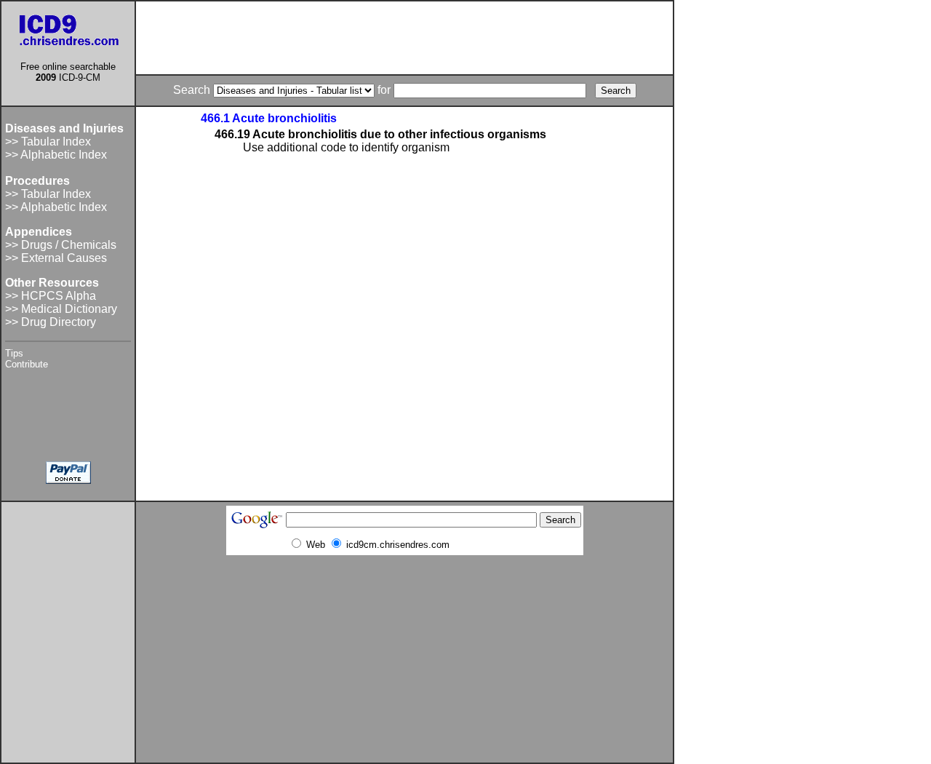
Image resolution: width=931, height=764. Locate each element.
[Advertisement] (404, 38)
